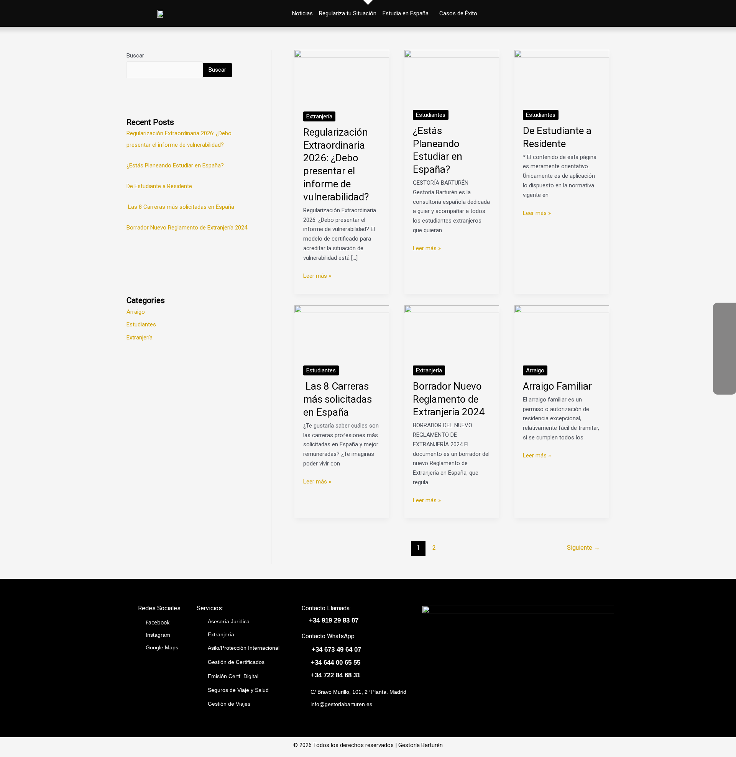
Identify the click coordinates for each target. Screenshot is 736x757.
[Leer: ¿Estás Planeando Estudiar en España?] (451, 75)
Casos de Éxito (458, 13)
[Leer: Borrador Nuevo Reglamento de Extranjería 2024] (451, 331)
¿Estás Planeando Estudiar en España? (175, 165)
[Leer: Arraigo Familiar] (561, 331)
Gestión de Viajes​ (229, 704)
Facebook (157, 622)
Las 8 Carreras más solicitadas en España (180, 206)
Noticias (302, 13)
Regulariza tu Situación (347, 13)
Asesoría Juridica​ (229, 621)
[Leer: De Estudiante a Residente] (561, 75)
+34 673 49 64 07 (336, 649)
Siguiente (583, 547)
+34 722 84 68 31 (335, 675)
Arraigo (136, 311)
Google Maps (162, 647)
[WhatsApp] (724, 314)
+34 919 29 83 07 (333, 620)
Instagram (158, 635)
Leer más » (317, 275)
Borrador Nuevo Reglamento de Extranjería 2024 (187, 227)
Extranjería (140, 337)
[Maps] (724, 383)
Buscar (135, 55)
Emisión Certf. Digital (233, 676)
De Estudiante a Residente (159, 186)
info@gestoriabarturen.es (341, 704)
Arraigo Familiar (557, 386)
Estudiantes (141, 324)
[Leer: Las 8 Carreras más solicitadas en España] (341, 331)
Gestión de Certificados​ (236, 662)
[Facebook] (724, 337)
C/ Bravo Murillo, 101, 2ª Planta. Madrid (358, 692)
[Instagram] (724, 360)
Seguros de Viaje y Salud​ (238, 690)
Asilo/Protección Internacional (243, 648)
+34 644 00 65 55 (335, 662)
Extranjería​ (221, 634)
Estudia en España (406, 13)
